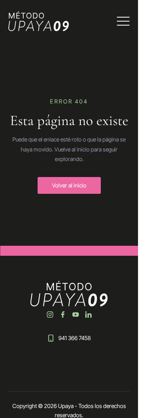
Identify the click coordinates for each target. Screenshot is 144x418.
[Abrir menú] (123, 21)
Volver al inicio (69, 185)
